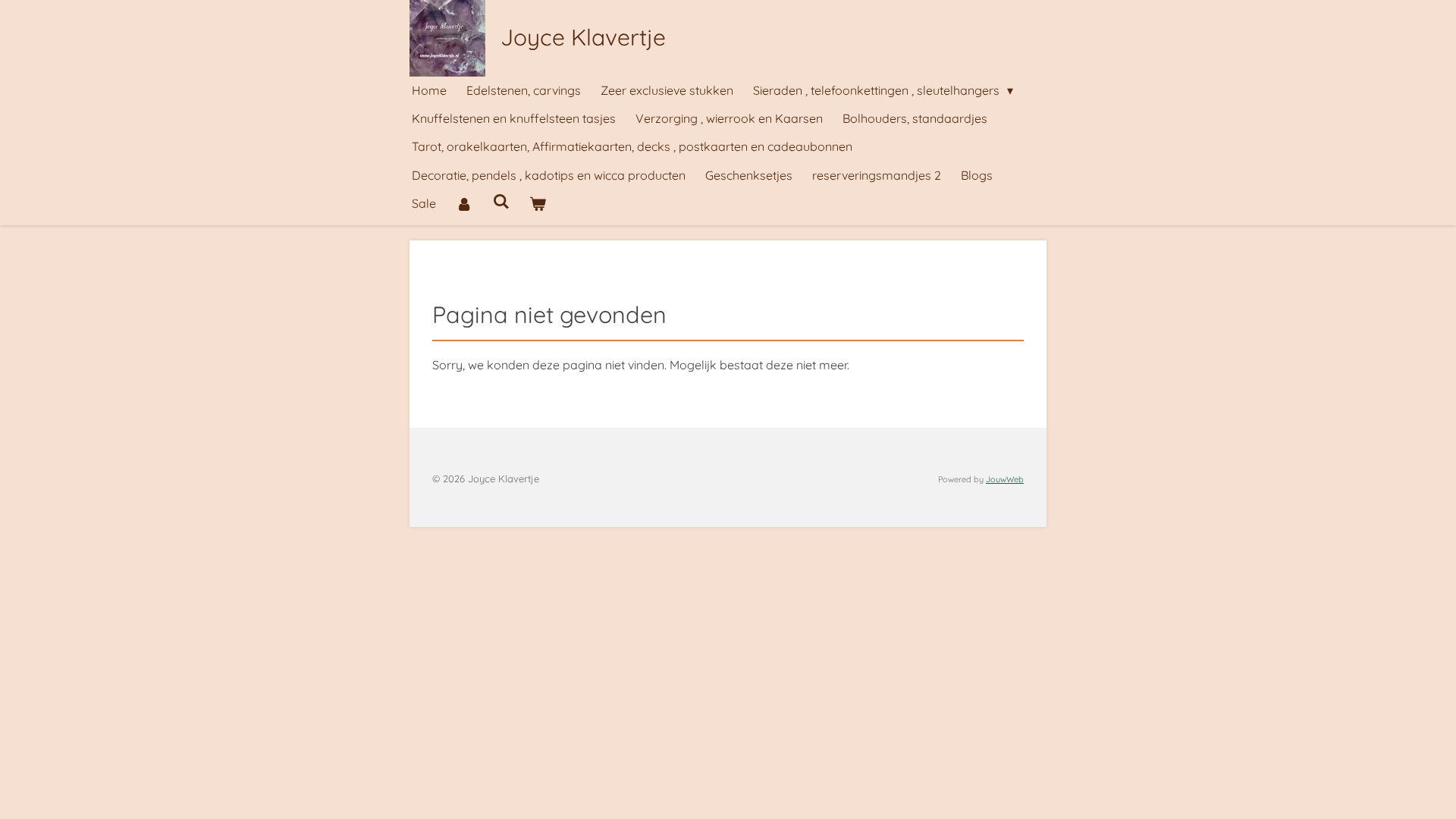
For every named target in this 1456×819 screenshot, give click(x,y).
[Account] (464, 204)
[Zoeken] (500, 201)
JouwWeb (1005, 479)
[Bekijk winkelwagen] (537, 204)
